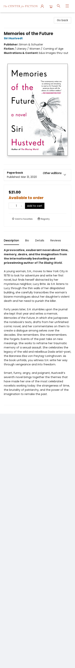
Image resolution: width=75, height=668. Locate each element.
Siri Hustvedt (13, 38)
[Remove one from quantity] (11, 206)
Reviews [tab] (55, 240)
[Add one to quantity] (21, 206)
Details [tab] (39, 240)
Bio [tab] (27, 240)
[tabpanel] (37, 326)
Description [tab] (11, 240)
